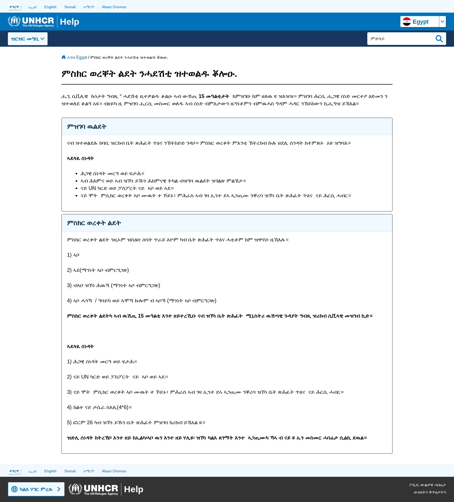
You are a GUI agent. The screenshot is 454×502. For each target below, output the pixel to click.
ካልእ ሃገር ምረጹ (36, 489)
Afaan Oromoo (114, 7)
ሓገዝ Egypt (77, 57)
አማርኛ (89, 7)
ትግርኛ (14, 7)
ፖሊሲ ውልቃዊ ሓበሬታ (427, 485)
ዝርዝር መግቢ (25, 39)
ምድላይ (439, 38)
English (50, 7)
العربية (32, 7)
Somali (70, 7)
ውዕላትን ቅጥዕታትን (430, 492)
